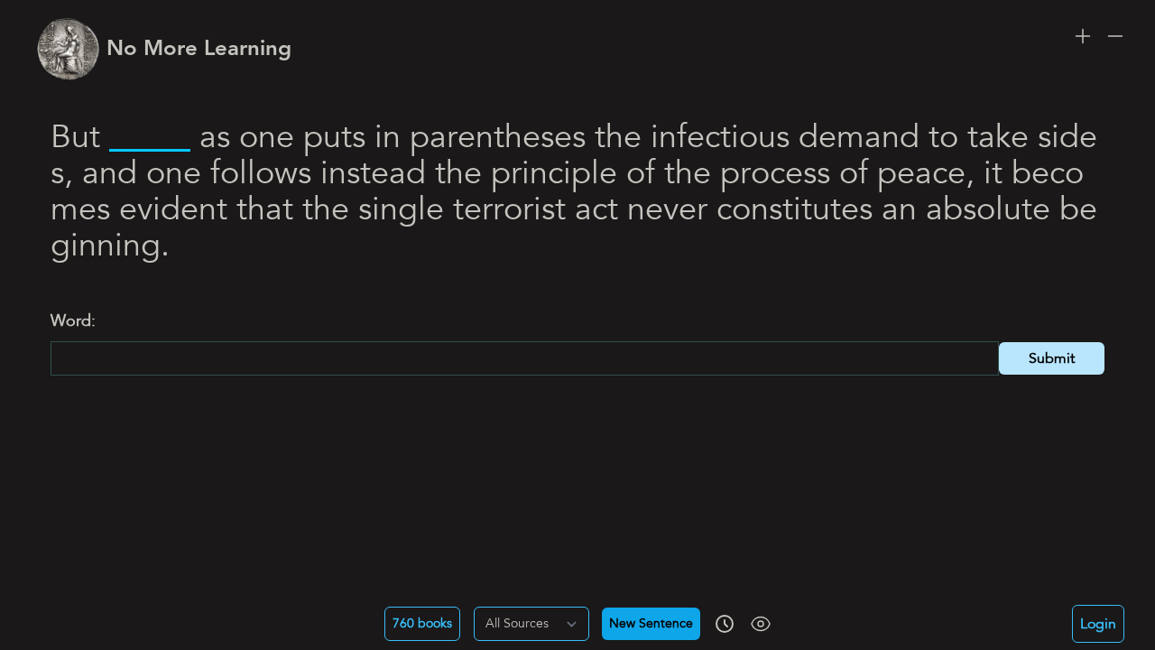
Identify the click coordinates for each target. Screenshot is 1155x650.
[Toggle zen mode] (761, 624)
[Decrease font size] (1115, 36)
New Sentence (651, 624)
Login (1098, 624)
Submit (1052, 358)
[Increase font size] (1083, 36)
